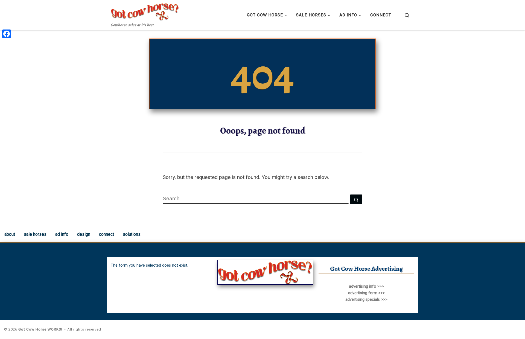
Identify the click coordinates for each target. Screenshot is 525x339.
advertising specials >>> (366, 299)
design (83, 234)
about (9, 234)
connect (106, 234)
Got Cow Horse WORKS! (40, 329)
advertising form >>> (366, 293)
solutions (132, 234)
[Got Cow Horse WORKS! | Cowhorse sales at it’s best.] (145, 11)
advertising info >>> (366, 286)
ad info (61, 234)
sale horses (35, 234)
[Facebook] (6, 33)
